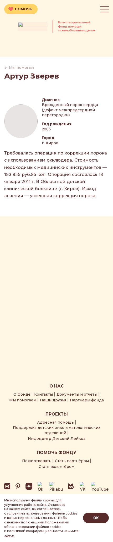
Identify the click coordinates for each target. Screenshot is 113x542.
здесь (9, 535)
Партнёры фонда (87, 400)
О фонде (21, 394)
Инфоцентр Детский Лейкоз (56, 438)
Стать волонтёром (56, 466)
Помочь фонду (56, 452)
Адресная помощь (55, 422)
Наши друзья (53, 400)
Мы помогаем (22, 400)
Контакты (43, 394)
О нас (56, 386)
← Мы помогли (19, 67)
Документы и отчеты (76, 394)
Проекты (56, 414)
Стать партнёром (72, 460)
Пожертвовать (36, 460)
